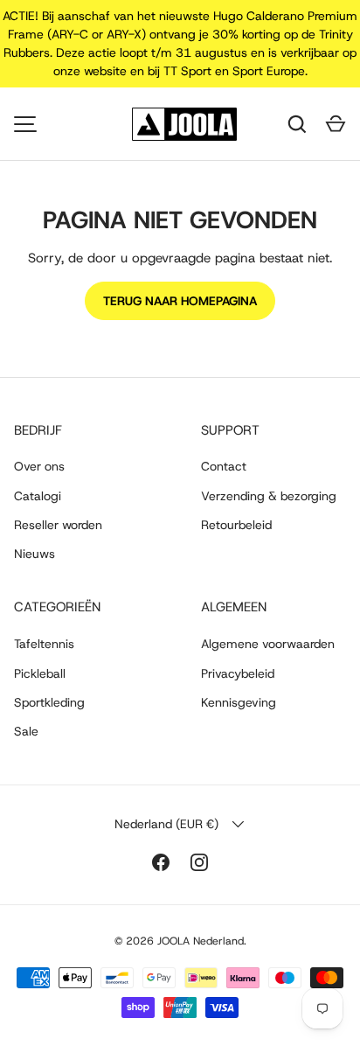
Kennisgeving (238, 702)
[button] (335, 124)
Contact (223, 466)
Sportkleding (49, 702)
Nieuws (34, 553)
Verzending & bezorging (268, 496)
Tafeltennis (44, 644)
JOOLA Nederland (200, 941)
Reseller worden (58, 525)
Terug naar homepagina (180, 301)
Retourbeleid (236, 525)
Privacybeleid (237, 673)
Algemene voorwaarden (268, 644)
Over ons (39, 466)
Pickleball (40, 673)
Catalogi (37, 496)
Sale (26, 731)
